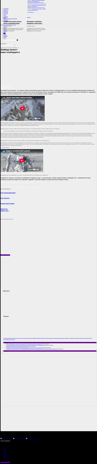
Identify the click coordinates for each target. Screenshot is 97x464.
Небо (4, 32)
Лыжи (4, 15)
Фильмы (90, 338)
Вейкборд (5, 11)
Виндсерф (5, 12)
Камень (5, 31)
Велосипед (5, 9)
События (81, 338)
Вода (4, 28)
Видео (4, 37)
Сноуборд (5, 21)
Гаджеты (22, 338)
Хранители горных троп (4, 210)
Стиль (84, 338)
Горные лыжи (29, 338)
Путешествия (3, 182)
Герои (25, 338)
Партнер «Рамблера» (5, 440)
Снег (4, 33)
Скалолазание (61, 338)
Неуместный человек (7, 203)
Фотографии (6, 339)
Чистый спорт (14, 182)
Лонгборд (5, 16)
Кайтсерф (5, 13)
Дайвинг (34, 338)
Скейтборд (5, 20)
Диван (4, 29)
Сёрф (4, 18)
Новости (5, 36)
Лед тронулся (5, 198)
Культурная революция (8, 193)
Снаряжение (72, 338)
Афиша (5, 34)
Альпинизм (5, 8)
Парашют (5, 17)
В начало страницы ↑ (5, 255)
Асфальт (5, 27)
